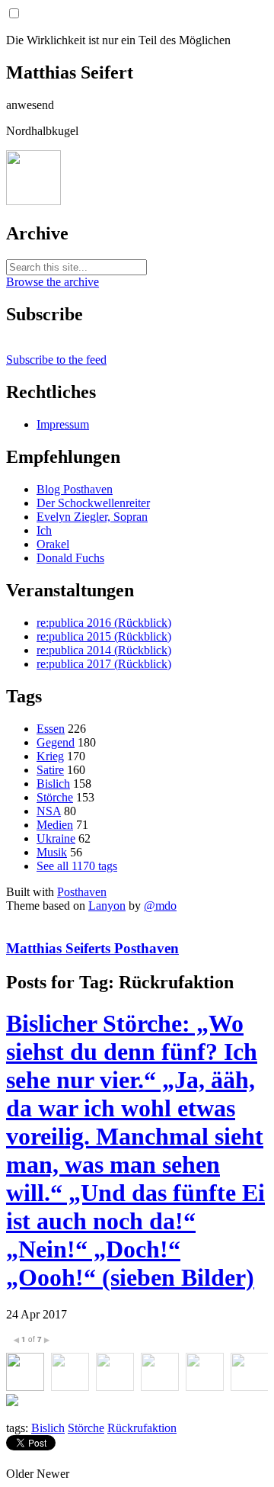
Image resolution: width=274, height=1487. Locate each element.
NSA (49, 811)
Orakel (53, 544)
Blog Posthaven (75, 489)
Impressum (63, 424)
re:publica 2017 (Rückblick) (104, 663)
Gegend (56, 742)
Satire (50, 769)
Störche (55, 797)
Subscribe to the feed (56, 359)
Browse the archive (52, 281)
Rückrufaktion (142, 1427)
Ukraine (56, 838)
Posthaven (82, 891)
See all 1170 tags (77, 865)
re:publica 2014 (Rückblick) (104, 650)
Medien (55, 824)
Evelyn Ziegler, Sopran (92, 516)
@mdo (160, 905)
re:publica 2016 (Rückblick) (104, 622)
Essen (51, 728)
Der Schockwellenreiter (93, 502)
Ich (44, 530)
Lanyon (107, 905)
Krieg (50, 756)
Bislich (53, 783)
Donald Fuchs (70, 557)
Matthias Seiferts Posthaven (92, 948)
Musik (52, 852)
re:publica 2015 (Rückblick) (104, 636)
